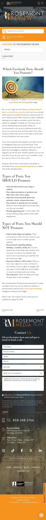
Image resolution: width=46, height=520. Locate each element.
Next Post (40, 310)
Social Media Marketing (17, 102)
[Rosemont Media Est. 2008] (23, 323)
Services (18, 467)
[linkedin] (41, 452)
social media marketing (32, 289)
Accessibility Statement (31, 502)
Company (35, 467)
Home (8, 467)
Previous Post (7, 310)
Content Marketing (35, 100)
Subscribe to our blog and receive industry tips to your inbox (23, 396)
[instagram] (4, 452)
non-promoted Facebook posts (26, 166)
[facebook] (23, 452)
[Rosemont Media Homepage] (14, 3)
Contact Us (23, 471)
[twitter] (32, 452)
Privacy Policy (15, 502)
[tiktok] (13, 452)
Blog (26, 467)
